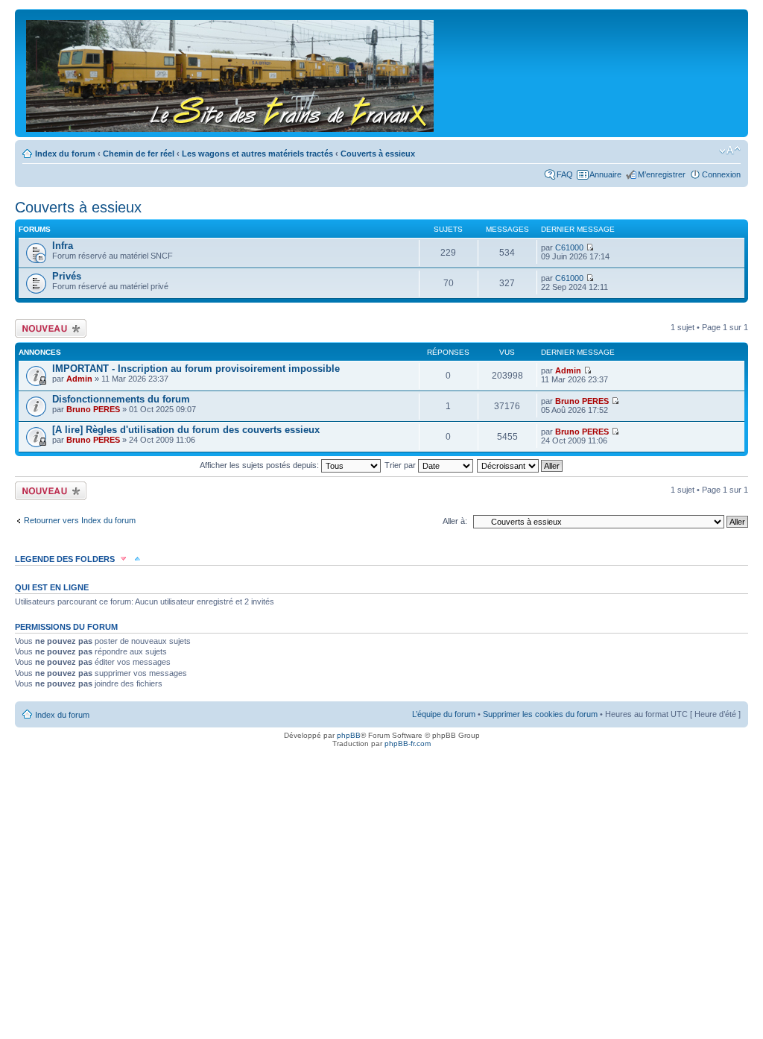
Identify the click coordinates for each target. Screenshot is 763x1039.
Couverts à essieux (378, 153)
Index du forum (65, 153)
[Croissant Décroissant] (520, 465)
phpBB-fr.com (407, 743)
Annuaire (605, 174)
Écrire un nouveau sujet (48, 328)
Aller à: (455, 521)
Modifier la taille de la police (730, 150)
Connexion (721, 174)
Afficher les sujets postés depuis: (260, 465)
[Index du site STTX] (231, 73)
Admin (79, 378)
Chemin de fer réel (138, 153)
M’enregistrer (662, 174)
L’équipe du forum (443, 714)
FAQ (565, 174)
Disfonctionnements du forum (121, 399)
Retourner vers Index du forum (80, 520)
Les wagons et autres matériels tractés (257, 153)
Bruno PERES (93, 409)
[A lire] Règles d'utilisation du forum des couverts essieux (186, 429)
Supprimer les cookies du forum (540, 714)
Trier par (401, 465)
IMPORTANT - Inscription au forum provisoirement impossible (196, 368)
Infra (62, 245)
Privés (66, 276)
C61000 (569, 247)
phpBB (349, 735)
